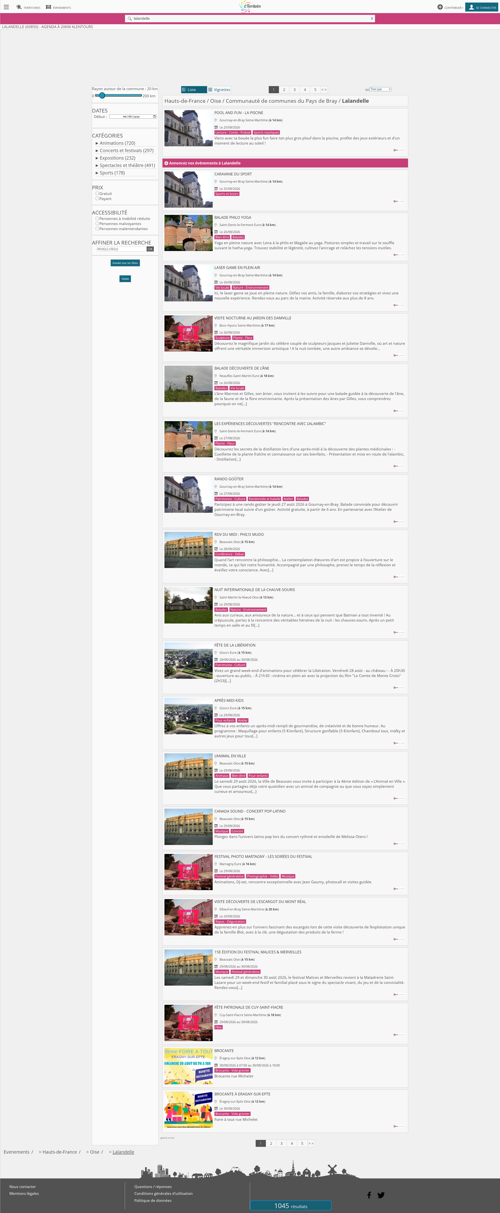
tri (367, 89)
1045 (290, 1205)
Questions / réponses (153, 1186)
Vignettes (219, 89)
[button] (125, 264)
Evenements (16, 1152)
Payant (105, 198)
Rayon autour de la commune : (119, 88)
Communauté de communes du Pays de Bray (281, 100)
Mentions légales (24, 1193)
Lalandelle (123, 1152)
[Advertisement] (250, 56)
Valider (125, 278)
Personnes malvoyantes (120, 223)
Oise (215, 100)
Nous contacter (22, 1186)
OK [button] (150, 249)
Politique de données (152, 1200)
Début (99, 116)
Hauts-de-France (184, 100)
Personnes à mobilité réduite (124, 218)
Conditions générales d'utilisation (163, 1193)
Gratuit (105, 193)
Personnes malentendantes (123, 228)
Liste (189, 89)
